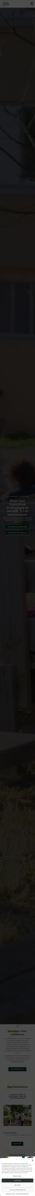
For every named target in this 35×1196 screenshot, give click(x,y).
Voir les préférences (17, 1190)
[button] (32, 1160)
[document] (17, 598)
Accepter (17, 1180)
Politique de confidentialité (22, 1193)
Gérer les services (17, 1176)
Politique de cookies (10, 1193)
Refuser (18, 1185)
